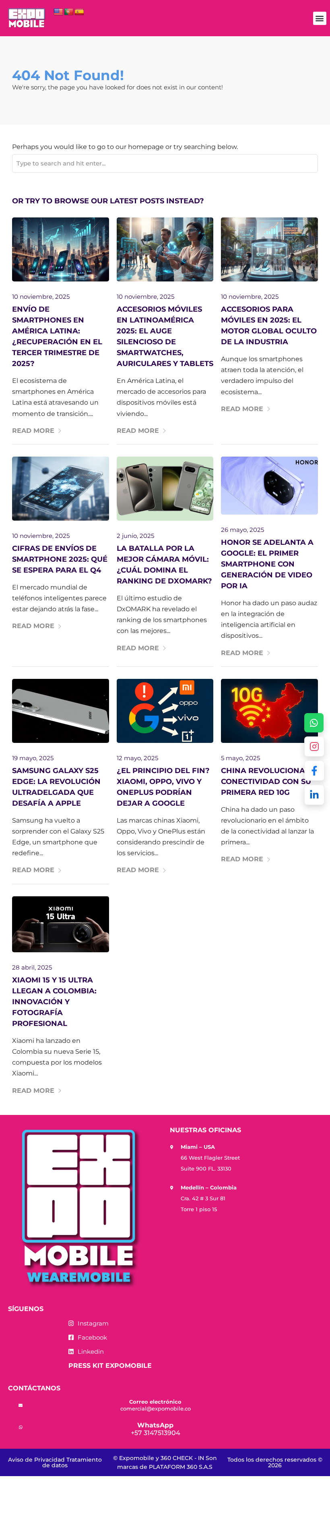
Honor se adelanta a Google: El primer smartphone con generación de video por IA (267, 564)
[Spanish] (79, 12)
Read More (33, 430)
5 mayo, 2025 (240, 758)
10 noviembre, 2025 (41, 296)
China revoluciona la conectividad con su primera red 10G (269, 781)
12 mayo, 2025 (137, 758)
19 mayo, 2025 (33, 758)
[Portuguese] (69, 12)
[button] (319, 18)
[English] (58, 12)
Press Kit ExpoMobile (110, 1365)
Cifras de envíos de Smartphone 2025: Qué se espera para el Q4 (59, 559)
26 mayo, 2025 (242, 530)
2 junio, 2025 (135, 536)
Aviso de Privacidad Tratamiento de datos (55, 1462)
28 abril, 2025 (32, 967)
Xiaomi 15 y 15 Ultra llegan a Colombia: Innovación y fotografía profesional (54, 1002)
